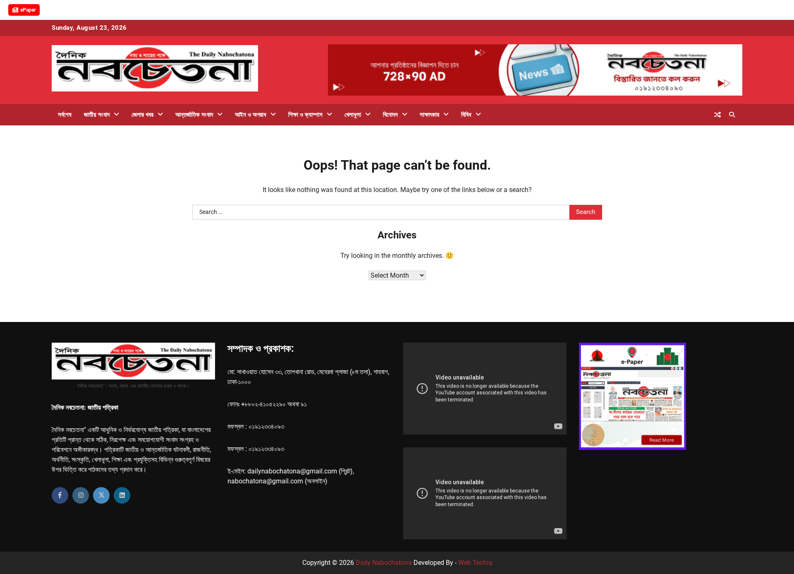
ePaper (28, 10)
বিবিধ (466, 114)
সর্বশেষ (65, 114)
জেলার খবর (142, 114)
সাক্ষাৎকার (429, 114)
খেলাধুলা (352, 114)
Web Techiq (475, 563)
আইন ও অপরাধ (250, 114)
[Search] (732, 114)
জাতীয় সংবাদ (97, 114)
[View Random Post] (717, 114)
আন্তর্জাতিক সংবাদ (194, 114)
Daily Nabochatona (384, 563)
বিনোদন (390, 114)
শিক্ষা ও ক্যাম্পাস (305, 114)
